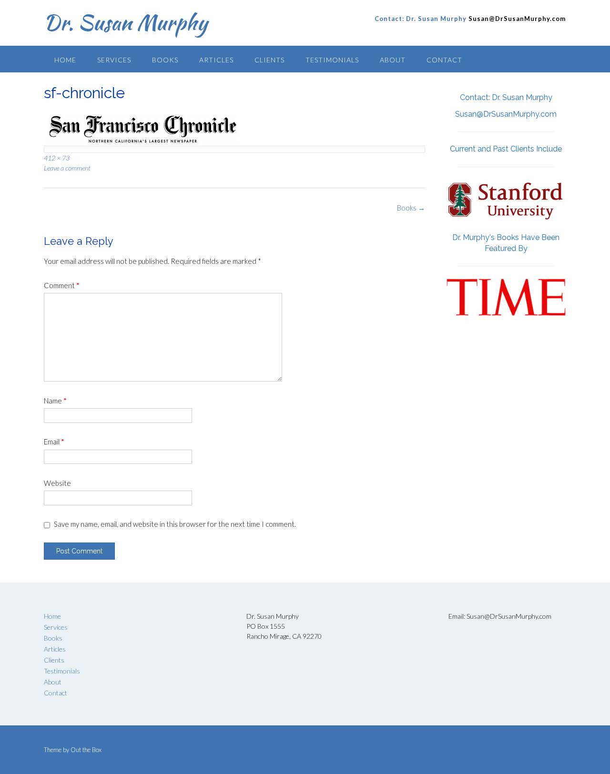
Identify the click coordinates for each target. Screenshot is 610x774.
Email (54, 441)
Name (55, 400)
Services (114, 60)
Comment (62, 285)
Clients (269, 60)
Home (65, 60)
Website (57, 483)
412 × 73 (57, 158)
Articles (216, 60)
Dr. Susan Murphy (125, 22)
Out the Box (86, 750)
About (393, 60)
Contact (444, 60)
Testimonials (332, 60)
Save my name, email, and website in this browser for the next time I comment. (175, 524)
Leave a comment (67, 168)
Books (165, 60)
